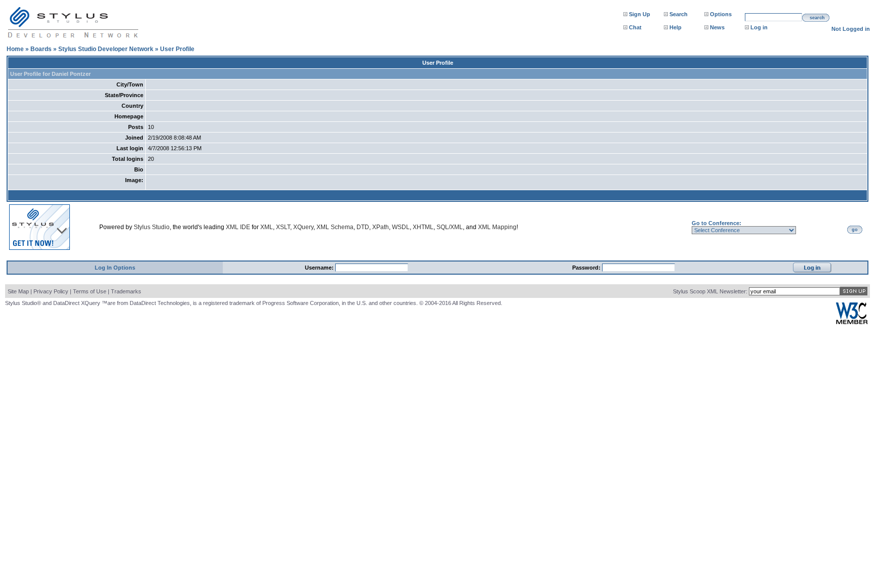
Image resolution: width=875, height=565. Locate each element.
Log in (759, 27)
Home (15, 49)
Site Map (18, 291)
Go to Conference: (716, 223)
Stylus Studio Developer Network (105, 49)
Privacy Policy (50, 291)
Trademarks (126, 291)
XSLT (283, 227)
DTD (362, 227)
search (817, 17)
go (855, 229)
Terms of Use (89, 291)
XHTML (423, 227)
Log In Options (115, 268)
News (717, 27)
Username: (320, 268)
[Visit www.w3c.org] (851, 322)
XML (266, 227)
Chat (635, 27)
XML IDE (238, 227)
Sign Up (639, 14)
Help (675, 27)
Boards (41, 49)
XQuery (303, 227)
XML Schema (334, 227)
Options (721, 14)
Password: (587, 268)
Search (678, 14)
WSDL (401, 227)
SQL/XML (449, 227)
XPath (380, 227)
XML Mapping (497, 227)
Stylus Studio (152, 227)
